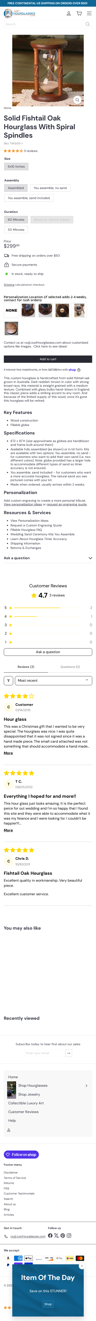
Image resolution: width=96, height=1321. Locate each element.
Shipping (9, 285)
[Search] (87, 24)
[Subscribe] (68, 1053)
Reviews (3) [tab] (26, 667)
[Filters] (8, 680)
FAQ (6, 1188)
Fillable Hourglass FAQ (26, 530)
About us (10, 1204)
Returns (9, 1183)
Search (8, 1199)
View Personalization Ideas (29, 521)
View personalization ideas (23, 504)
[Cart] (79, 13)
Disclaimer (11, 1172)
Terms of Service (15, 1178)
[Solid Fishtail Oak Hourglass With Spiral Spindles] (28, 970)
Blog (7, 1209)
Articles (9, 1215)
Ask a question (48, 652)
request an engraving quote (67, 504)
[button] (14, 151)
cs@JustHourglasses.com (42, 343)
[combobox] (48, 24)
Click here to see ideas (49, 346)
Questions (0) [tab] (70, 667)
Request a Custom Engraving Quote (36, 525)
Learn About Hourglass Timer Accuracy (38, 539)
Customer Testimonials (19, 1193)
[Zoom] (77, 100)
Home (7, 108)
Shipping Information (25, 543)
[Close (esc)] (82, 1266)
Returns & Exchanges (25, 548)
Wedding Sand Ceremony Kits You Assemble (42, 534)
